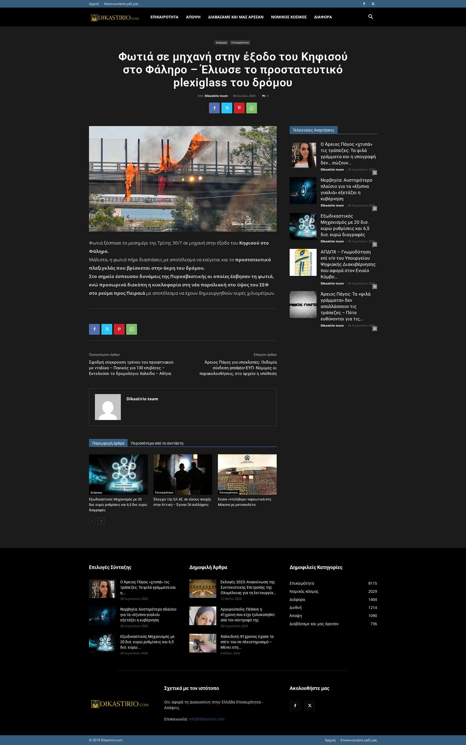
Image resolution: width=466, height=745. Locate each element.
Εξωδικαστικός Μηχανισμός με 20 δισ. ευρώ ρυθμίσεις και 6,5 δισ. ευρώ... (147, 641)
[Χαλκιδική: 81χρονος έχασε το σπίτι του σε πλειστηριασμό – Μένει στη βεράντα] (202, 643)
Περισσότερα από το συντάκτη (157, 443)
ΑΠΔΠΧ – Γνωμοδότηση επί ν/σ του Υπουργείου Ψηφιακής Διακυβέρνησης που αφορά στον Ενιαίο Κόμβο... (348, 264)
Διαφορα (323, 16)
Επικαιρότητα (240, 42)
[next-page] (101, 520)
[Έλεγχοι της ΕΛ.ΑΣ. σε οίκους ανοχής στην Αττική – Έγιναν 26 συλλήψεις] (182, 474)
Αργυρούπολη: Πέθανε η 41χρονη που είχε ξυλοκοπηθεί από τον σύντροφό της (248, 614)
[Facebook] (364, 4)
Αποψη (193, 16)
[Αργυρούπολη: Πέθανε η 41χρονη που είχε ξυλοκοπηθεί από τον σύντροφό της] (202, 616)
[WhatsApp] (251, 108)
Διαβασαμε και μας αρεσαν (235, 16)
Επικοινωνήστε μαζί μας (121, 4)
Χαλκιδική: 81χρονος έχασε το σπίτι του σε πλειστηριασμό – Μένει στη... (247, 641)
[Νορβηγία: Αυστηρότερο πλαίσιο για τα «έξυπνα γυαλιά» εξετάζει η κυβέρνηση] (303, 190)
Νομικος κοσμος (289, 16)
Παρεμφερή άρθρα (108, 443)
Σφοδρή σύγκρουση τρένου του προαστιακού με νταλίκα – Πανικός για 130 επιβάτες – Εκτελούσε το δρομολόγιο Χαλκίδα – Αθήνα (131, 368)
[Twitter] (373, 4)
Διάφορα (221, 42)
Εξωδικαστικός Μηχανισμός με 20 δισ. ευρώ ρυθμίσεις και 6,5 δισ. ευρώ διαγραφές (118, 504)
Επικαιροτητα (164, 16)
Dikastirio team (216, 96)
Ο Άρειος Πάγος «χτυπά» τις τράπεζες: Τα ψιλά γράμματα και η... (148, 587)
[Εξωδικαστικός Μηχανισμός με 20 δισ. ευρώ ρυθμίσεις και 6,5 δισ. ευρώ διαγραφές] (118, 474)
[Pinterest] (239, 108)
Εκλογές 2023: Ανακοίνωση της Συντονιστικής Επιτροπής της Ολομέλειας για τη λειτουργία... (248, 587)
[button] (370, 17)
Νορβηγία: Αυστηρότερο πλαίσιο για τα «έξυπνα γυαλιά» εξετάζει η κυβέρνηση (148, 614)
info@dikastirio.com (207, 719)
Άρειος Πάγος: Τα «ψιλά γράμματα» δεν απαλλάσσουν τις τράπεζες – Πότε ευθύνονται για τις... (346, 306)
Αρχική (94, 4)
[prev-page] (92, 520)
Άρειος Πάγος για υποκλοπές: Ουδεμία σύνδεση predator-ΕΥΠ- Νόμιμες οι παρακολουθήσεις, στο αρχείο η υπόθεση (238, 368)
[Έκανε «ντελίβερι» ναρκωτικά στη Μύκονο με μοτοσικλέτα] (247, 474)
